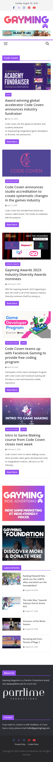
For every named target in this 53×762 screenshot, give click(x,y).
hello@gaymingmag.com (38, 728)
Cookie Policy (33, 744)
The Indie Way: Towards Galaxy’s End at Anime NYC (35, 603)
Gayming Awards (12, 264)
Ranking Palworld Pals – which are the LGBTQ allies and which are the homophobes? (35, 580)
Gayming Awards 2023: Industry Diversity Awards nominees (25, 274)
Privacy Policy (20, 744)
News (8, 95)
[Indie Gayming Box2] (23, 487)
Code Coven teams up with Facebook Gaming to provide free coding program (25, 355)
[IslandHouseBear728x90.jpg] (26, 32)
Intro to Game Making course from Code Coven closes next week (25, 439)
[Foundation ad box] (23, 527)
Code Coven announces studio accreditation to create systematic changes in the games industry (26, 194)
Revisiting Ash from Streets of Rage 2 (32, 640)
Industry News (12, 181)
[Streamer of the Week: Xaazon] (11, 626)
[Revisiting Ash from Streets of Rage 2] (11, 644)
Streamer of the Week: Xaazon (34, 623)
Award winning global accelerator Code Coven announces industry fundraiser (24, 107)
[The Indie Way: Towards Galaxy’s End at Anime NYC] (11, 606)
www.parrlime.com (14, 683)
